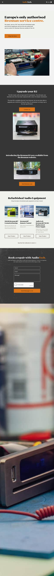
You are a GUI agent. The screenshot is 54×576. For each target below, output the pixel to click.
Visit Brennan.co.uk (27, 184)
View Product (11, 236)
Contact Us (27, 109)
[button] (2, 2)
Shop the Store (12, 36)
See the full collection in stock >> (27, 243)
